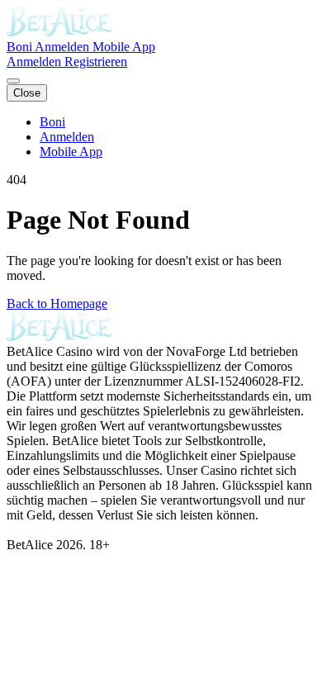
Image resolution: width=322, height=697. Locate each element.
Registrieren (95, 62)
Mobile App (123, 47)
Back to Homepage (57, 303)
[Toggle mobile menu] (13, 80)
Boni (21, 47)
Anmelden (63, 47)
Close (26, 93)
